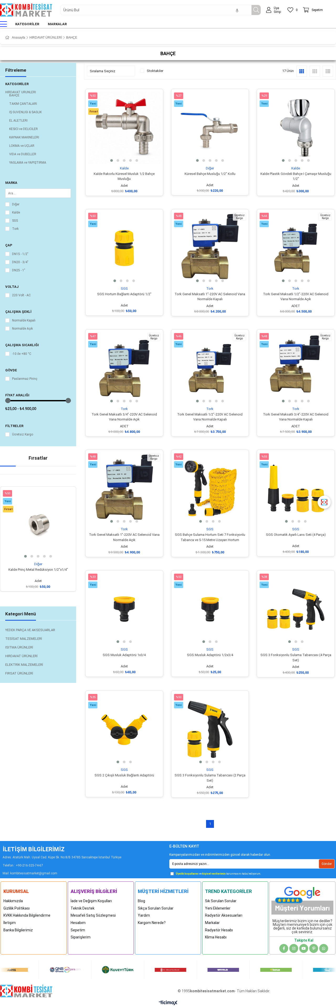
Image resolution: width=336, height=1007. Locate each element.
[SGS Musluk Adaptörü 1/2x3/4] (210, 609)
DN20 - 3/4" (20, 262)
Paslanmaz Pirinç (24, 379)
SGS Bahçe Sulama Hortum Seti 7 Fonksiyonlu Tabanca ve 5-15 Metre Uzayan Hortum (210, 537)
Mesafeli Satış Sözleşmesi (93, 915)
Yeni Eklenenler (217, 908)
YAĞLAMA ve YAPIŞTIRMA (27, 162)
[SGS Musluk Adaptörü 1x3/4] (124, 609)
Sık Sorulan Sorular (221, 901)
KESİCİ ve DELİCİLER (23, 129)
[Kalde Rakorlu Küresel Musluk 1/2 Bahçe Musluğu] (124, 128)
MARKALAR (57, 24)
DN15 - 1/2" (20, 254)
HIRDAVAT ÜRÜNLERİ (20, 92)
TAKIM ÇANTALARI (23, 103)
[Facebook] (283, 948)
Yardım (144, 915)
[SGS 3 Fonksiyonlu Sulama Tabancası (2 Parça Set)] (210, 729)
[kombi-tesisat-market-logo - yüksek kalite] (26, 991)
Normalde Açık (22, 328)
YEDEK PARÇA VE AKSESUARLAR (30, 630)
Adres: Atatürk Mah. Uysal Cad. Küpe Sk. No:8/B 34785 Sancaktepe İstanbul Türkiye (62, 857)
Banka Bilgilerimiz (18, 930)
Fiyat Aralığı (17, 395)
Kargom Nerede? (152, 923)
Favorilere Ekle (32, 552)
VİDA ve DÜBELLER (22, 154)
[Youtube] (303, 948)
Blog (141, 901)
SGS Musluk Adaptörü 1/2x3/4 (210, 655)
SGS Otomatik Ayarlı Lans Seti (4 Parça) (296, 535)
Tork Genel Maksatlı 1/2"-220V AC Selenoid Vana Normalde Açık (295, 296)
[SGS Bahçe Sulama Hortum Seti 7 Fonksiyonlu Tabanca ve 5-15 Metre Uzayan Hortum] (210, 489)
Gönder (327, 864)
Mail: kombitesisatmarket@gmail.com (30, 873)
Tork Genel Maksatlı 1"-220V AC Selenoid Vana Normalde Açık (124, 537)
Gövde (11, 370)
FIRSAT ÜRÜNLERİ (19, 673)
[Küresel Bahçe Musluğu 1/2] (210, 128)
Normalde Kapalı (23, 320)
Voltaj (12, 287)
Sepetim (78, 930)
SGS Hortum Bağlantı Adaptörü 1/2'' (124, 294)
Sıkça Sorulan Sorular (156, 908)
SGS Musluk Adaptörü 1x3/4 (124, 655)
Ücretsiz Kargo (22, 434)
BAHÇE (14, 95)
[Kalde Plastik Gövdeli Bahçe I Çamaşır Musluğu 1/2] (296, 128)
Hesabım (78, 923)
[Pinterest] (313, 948)
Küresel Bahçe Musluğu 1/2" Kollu (210, 174)
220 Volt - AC (21, 295)
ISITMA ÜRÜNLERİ (19, 647)
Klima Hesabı (216, 937)
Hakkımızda (13, 901)
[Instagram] (293, 948)
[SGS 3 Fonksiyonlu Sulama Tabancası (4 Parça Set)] (296, 609)
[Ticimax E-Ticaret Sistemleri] (168, 1003)
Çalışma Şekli (18, 312)
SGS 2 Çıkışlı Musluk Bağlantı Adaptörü (124, 775)
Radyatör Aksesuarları (223, 915)
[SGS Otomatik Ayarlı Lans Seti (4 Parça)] (296, 489)
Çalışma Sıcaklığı (22, 345)
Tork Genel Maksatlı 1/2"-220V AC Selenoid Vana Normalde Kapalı (210, 417)
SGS (15, 220)
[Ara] (256, 10)
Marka (11, 183)
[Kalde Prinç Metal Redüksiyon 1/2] (38, 524)
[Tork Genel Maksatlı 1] (210, 248)
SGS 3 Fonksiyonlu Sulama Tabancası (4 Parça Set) (295, 657)
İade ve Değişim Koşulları (91, 901)
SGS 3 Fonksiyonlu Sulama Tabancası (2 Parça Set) (210, 777)
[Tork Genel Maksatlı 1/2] (296, 248)
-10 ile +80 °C (21, 354)
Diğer (15, 204)
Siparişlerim (81, 937)
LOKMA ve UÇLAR (21, 145)
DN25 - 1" (18, 270)
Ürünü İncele (44, 552)
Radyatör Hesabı (219, 930)
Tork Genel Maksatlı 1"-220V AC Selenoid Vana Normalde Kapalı (210, 296)
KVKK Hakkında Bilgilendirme (26, 915)
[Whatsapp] (323, 948)
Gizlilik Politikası (16, 908)
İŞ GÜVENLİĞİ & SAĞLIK (25, 112)
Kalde (16, 212)
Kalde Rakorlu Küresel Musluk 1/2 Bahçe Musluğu (124, 176)
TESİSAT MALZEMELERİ (23, 639)
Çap (8, 245)
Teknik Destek (82, 908)
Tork (15, 229)
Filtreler (14, 426)
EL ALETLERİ (18, 120)
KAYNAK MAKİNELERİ (24, 137)
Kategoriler (17, 84)
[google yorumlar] (302, 899)
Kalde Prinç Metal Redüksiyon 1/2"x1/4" (38, 570)
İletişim (9, 923)
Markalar (212, 923)
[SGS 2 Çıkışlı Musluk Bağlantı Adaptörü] (124, 729)
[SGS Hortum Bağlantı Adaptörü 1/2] (124, 248)
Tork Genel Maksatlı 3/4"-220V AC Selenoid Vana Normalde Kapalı (295, 417)
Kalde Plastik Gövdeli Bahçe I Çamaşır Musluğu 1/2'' (295, 176)
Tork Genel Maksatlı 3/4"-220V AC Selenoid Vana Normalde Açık (124, 417)
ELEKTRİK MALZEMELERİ (24, 665)
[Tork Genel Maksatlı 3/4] (124, 368)
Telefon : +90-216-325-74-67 (23, 865)
